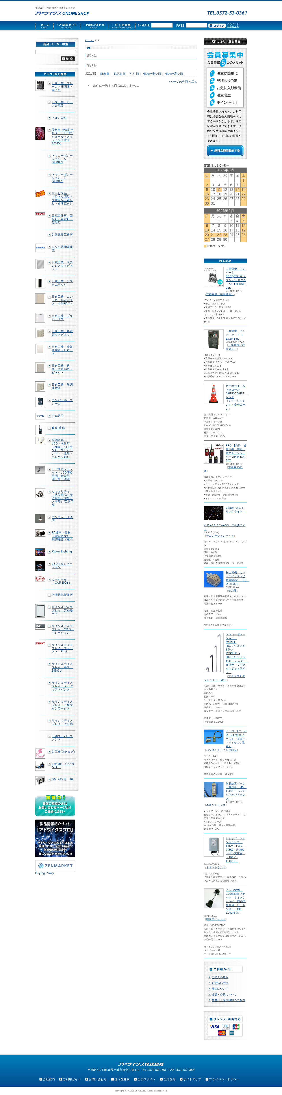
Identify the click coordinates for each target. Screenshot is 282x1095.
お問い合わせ (98, 1079)
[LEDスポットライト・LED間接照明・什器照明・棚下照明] (40, 470)
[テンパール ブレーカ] (40, 402)
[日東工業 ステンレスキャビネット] (40, 264)
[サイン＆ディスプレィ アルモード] (40, 611)
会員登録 (169, 1079)
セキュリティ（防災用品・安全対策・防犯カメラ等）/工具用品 (63, 498)
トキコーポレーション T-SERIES (62, 178)
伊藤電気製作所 (62, 594)
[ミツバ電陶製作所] (40, 248)
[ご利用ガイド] (67, 25)
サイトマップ (192, 1079)
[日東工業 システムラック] (40, 283)
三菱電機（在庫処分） (220, 294)
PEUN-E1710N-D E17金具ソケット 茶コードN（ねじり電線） (236, 739)
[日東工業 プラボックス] (40, 318)
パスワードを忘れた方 (233, 25)
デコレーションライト (220, 535)
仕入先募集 (122, 1079)
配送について (220, 988)
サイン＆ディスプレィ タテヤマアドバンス (62, 686)
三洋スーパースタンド (62, 737)
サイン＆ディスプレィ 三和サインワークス (62, 705)
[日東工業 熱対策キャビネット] (40, 333)
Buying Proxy (44, 873)
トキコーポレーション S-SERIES (62, 159)
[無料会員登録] (225, 155)
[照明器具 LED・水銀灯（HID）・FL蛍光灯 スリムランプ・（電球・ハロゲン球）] (40, 440)
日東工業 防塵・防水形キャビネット (62, 369)
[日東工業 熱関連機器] (40, 386)
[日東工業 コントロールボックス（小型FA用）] (40, 298)
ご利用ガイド (72, 1079)
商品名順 (119, 73)
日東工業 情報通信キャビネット (62, 350)
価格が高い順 (174, 73)
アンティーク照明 (62, 519)
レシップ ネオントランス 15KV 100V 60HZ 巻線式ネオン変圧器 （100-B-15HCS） (235, 850)
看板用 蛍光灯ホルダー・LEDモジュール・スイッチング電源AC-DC (63, 136)
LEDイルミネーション (62, 565)
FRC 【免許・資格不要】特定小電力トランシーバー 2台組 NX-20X (236, 453)
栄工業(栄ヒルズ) (63, 751)
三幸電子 (58, 415)
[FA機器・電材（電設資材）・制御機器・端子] (40, 532)
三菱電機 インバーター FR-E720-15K (235, 335)
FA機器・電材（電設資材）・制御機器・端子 (62, 536)
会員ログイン (146, 1079)
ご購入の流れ (220, 977)
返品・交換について (224, 994)
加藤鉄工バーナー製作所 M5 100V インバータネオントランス (236, 791)
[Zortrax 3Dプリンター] (40, 766)
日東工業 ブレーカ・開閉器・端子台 (62, 87)
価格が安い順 (152, 73)
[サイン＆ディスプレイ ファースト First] (40, 643)
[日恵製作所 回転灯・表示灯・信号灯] (40, 213)
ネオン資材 (59, 117)
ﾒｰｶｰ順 (134, 73)
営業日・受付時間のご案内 (228, 1000)
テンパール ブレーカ (62, 402)
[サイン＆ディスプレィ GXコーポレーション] (40, 626)
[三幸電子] (40, 416)
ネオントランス (216, 805)
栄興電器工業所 (62, 234)
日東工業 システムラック (62, 283)
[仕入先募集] (121, 25)
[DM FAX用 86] (40, 780)
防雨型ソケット (216, 919)
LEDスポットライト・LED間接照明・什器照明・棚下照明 (62, 474)
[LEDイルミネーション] (40, 566)
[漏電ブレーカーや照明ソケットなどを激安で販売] (62, 13)
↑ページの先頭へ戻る (183, 81)
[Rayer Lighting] (40, 552)
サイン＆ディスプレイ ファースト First (62, 648)
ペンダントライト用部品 (221, 750)
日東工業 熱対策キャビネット (62, 333)
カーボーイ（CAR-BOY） (62, 581)
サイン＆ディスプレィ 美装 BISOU (62, 667)
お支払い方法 (220, 983)
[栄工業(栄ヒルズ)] (40, 754)
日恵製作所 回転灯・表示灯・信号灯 (62, 219)
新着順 (104, 73)
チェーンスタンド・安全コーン (235, 404)
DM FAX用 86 (62, 779)
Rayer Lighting (62, 551)
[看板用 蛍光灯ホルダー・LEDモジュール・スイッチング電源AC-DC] (40, 133)
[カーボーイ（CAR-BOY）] (40, 579)
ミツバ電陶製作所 (62, 248)
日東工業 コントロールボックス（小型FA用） (63, 300)
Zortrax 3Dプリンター (63, 765)
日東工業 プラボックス (62, 317)
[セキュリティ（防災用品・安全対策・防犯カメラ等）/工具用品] (40, 493)
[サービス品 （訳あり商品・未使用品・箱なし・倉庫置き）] (40, 193)
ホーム (89, 40)
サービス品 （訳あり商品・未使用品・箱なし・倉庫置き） (62, 198)
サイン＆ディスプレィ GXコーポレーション (63, 629)
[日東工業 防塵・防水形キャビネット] (40, 368)
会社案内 (49, 1079)
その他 (232, 590)
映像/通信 (58, 428)
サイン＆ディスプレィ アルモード (62, 610)
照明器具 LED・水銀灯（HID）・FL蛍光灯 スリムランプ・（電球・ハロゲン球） (62, 448)
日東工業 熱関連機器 (62, 386)
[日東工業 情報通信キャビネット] (40, 349)
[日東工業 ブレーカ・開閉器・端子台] (40, 85)
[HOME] (44, 25)
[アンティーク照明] (40, 518)
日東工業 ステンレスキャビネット (62, 266)
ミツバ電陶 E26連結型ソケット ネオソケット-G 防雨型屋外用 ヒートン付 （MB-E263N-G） (236, 901)
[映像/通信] (40, 430)
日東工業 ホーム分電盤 (62, 103)
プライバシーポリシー (224, 1079)
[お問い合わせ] (94, 25)
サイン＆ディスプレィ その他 (62, 722)
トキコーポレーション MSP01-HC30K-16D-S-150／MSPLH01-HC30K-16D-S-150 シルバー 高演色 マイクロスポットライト (237, 653)
